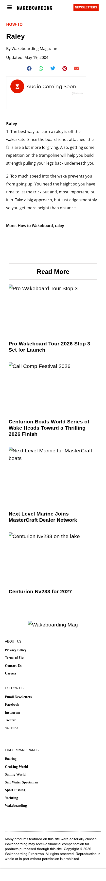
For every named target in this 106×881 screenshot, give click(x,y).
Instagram (12, 712)
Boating (11, 759)
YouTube (11, 728)
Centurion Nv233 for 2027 (40, 591)
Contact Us (13, 666)
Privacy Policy (15, 650)
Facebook (12, 704)
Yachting (11, 798)
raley (59, 226)
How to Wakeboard (35, 226)
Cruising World (16, 767)
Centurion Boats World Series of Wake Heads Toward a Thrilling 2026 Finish (49, 428)
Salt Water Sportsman (21, 782)
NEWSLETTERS (86, 7)
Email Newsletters (18, 697)
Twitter (10, 720)
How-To (14, 24)
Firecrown (36, 854)
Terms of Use (14, 658)
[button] (29, 68)
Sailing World (15, 774)
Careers (10, 673)
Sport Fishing (15, 790)
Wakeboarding (16, 805)
